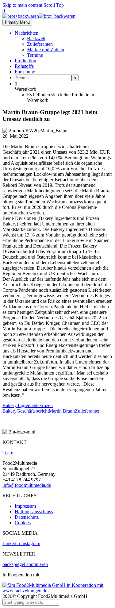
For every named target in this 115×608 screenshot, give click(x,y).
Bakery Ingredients (20, 405)
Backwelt (36, 38)
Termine (35, 55)
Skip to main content (22, 5)
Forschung (25, 71)
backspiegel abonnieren (25, 564)
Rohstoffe (24, 66)
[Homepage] (38, 16)
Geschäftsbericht (33, 411)
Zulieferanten (40, 44)
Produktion (25, 60)
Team (7, 452)
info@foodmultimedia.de (26, 485)
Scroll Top (54, 5)
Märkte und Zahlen (45, 49)
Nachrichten (26, 33)
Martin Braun (62, 411)
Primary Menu (17, 22)
